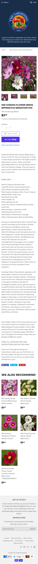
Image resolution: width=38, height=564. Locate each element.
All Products (19, 540)
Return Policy (27, 538)
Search (7, 538)
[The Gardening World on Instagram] (31, 547)
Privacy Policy (29, 540)
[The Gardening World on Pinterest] (28, 547)
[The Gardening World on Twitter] (21, 547)
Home (3, 50)
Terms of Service (16, 538)
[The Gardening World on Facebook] (24, 547)
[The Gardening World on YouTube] (35, 547)
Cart (35, 2)
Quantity (4, 124)
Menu (6, 2)
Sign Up (32, 529)
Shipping (5, 119)
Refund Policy (18, 543)
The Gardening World (20, 553)
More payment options (10, 145)
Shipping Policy (8, 540)
